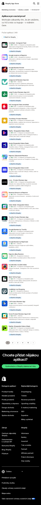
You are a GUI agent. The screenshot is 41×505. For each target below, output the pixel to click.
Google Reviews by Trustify (18, 229)
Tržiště (23, 396)
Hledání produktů (8, 396)
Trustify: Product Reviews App (19, 217)
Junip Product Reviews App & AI (19, 92)
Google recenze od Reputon (18, 55)
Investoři (24, 441)
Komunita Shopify (8, 446)
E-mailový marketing (29, 407)
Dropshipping (26, 392)
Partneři (24, 449)
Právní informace (27, 457)
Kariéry (23, 437)
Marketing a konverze (10, 411)
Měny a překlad (27, 419)
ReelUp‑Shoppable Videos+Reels (19, 326)
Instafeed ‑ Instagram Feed (17, 43)
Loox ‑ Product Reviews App (18, 180)
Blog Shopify (6, 450)
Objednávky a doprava (10, 403)
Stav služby (25, 461)
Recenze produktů (28, 400)
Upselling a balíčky (28, 403)
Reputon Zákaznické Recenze (18, 155)
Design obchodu (8, 407)
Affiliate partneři (27, 453)
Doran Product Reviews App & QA (20, 314)
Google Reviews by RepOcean (18, 242)
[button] (20, 47)
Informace (25, 433)
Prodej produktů (8, 400)
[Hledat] (34, 3)
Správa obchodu (8, 415)
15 (28, 342)
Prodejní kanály (7, 392)
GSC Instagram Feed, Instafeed (19, 104)
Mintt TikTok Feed (14, 277)
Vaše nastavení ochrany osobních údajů (16, 499)
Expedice (24, 415)
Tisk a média (26, 445)
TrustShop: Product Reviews (18, 118)
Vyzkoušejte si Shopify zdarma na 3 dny (20, 366)
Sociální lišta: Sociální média (18, 265)
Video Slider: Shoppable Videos (19, 205)
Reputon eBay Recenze (16, 254)
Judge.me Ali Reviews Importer (19, 80)
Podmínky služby (8, 483)
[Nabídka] (38, 3)
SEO (22, 411)
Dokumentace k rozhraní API (7, 441)
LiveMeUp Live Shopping (17, 289)
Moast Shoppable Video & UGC (19, 168)
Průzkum (5, 453)
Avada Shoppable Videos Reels (19, 143)
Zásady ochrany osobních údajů (13, 488)
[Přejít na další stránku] (33, 342)
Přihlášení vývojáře (9, 478)
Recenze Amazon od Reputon (18, 192)
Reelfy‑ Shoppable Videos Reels (19, 131)
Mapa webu (6, 493)
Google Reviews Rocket (16, 67)
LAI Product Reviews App (17, 301)
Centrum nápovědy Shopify (9, 434)
